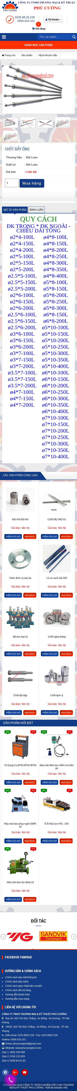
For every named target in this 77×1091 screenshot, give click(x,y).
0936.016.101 (26, 20)
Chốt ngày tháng (57, 636)
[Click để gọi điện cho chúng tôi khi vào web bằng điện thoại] (10, 1079)
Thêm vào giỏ (13, 536)
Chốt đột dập (20, 695)
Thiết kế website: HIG (56, 1087)
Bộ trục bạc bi (20, 636)
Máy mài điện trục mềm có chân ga (57, 767)
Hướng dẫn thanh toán (17, 994)
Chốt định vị (56, 695)
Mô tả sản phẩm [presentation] (15, 209)
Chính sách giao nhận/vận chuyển (23, 986)
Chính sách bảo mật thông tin (21, 977)
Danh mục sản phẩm (38, 45)
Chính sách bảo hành (16, 981)
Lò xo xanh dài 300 (57, 578)
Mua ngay (30, 536)
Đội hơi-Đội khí (20, 519)
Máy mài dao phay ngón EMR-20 (20, 825)
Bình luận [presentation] (36, 209)
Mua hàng (32, 183)
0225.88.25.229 (25, 17)
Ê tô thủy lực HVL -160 (57, 823)
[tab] (15, 210)
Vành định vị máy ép (20, 578)
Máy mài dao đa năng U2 (20, 882)
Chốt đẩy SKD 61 (57, 519)
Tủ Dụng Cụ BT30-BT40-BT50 (20, 765)
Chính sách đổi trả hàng (18, 990)
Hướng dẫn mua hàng (17, 998)
